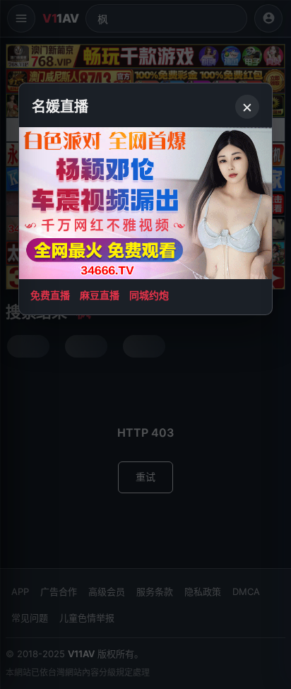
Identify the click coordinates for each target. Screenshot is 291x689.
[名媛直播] (145, 344)
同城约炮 (149, 295)
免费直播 (50, 295)
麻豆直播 (99, 295)
